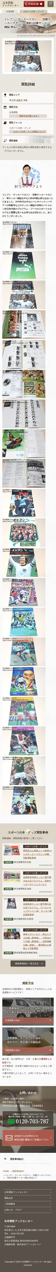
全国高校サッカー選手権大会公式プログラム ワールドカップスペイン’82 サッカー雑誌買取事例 (37, 909)
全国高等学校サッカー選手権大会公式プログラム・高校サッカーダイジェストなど (37, 881)
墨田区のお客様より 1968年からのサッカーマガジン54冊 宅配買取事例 (37, 854)
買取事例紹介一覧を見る (27, 963)
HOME (6, 1171)
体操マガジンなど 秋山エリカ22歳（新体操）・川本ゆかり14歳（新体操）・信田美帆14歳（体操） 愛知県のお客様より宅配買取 (37, 941)
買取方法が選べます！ (29, 116)
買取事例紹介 (18, 1171)
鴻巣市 (19, 100)
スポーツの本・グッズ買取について (29, 132)
